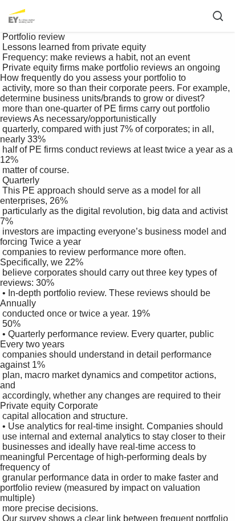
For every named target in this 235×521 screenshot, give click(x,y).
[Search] (217, 16)
